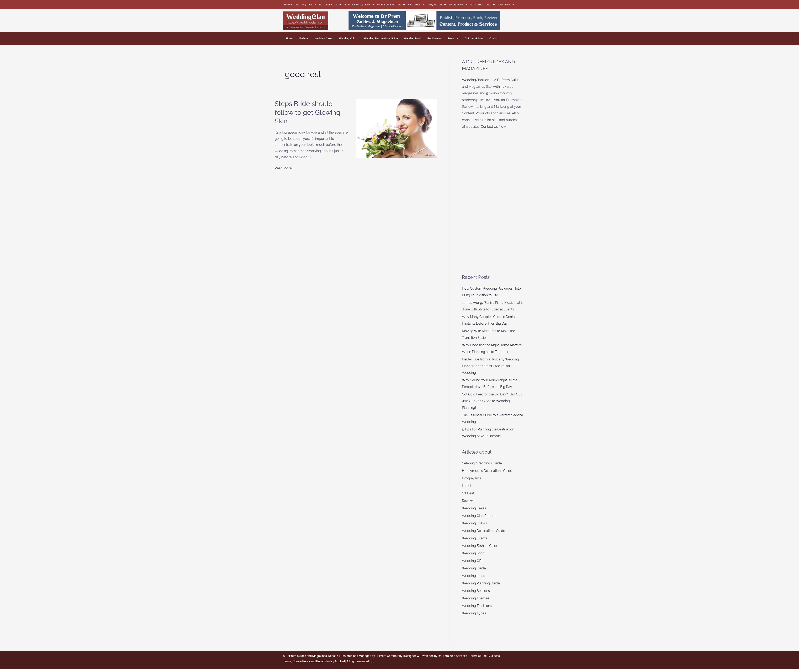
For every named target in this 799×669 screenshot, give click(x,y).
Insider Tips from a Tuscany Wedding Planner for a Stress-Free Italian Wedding (490, 366)
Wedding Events (474, 538)
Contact (494, 38)
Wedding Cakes (324, 38)
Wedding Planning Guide (481, 583)
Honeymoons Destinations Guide (487, 471)
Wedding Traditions (477, 606)
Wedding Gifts (472, 561)
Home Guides (414, 4)
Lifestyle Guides (434, 4)
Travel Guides (503, 4)
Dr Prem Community (389, 656)
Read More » (284, 167)
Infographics (471, 478)
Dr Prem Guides (474, 38)
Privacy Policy (325, 661)
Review (467, 501)
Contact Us (489, 127)
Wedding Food (412, 38)
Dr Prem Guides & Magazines (298, 4)
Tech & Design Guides (480, 4)
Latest (466, 486)
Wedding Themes (475, 598)
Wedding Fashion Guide (480, 546)
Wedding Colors (348, 38)
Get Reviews (434, 38)
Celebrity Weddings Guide (482, 463)
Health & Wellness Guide (389, 4)
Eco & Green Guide (328, 4)
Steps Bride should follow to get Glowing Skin (307, 112)
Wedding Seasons (476, 591)
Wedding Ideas (473, 576)
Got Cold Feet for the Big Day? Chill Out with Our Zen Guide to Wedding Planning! (492, 401)
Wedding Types (474, 613)
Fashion (304, 38)
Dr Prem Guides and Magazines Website (312, 656)
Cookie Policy (302, 661)
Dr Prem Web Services (452, 656)
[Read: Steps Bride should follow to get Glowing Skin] (396, 128)
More (451, 38)
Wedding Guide (474, 568)
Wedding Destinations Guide (381, 38)
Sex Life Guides (456, 4)
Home (289, 38)
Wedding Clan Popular (479, 516)
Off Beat (468, 493)
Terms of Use (478, 656)
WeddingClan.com (476, 80)
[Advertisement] (493, 201)
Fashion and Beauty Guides (357, 4)
